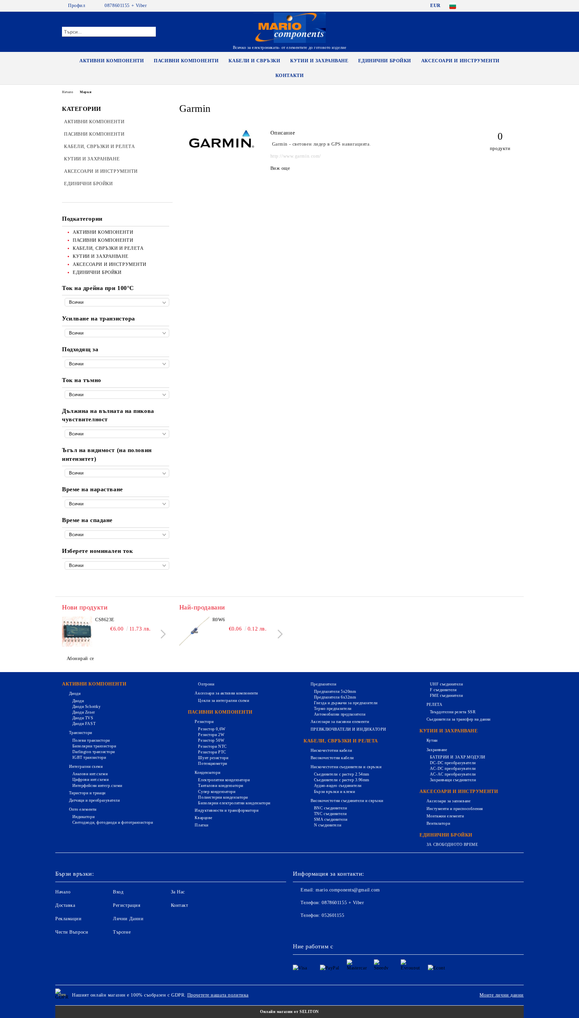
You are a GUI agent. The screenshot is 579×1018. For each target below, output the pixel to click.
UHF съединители (446, 684)
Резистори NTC (212, 746)
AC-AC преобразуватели (452, 774)
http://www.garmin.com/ (295, 156)
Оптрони (206, 684)
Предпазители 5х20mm (335, 691)
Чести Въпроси (71, 932)
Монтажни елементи (445, 816)
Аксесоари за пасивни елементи (340, 721)
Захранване (437, 749)
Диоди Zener (83, 712)
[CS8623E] (77, 631)
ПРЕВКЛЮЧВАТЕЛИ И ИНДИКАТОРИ (348, 729)
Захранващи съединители (453, 780)
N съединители (327, 825)
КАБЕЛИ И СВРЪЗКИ (254, 60)
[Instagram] (503, 5)
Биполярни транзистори (94, 746)
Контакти (289, 75)
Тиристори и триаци (87, 793)
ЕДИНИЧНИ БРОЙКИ (384, 60)
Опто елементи (82, 809)
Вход (118, 891)
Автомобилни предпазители (339, 714)
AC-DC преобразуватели (452, 768)
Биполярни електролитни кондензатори (234, 803)
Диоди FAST (83, 723)
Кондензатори (207, 772)
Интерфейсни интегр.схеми (97, 785)
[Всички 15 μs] (117, 534)
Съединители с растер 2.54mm (341, 774)
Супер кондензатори (216, 791)
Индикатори (83, 816)
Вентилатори (438, 823)
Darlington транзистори (93, 751)
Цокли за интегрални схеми (223, 700)
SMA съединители (330, 819)
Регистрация (126, 905)
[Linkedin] (357, 929)
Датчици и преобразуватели (94, 800)
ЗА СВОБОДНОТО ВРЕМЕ (452, 844)
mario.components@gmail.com (348, 889)
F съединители (443, 689)
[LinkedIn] (483, 5)
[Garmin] (221, 147)
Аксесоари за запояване (448, 801)
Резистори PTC (212, 752)
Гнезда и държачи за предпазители (345, 703)
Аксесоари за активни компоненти (226, 693)
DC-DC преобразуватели (452, 762)
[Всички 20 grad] (117, 473)
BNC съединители (330, 808)
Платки (201, 825)
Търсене (122, 932)
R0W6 (218, 619)
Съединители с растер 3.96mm (341, 780)
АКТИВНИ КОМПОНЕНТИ (111, 60)
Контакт (179, 905)
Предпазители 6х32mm (335, 697)
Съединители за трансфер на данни (458, 719)
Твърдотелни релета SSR (452, 712)
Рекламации (68, 918)
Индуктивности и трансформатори (226, 810)
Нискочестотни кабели (331, 750)
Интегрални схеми (86, 766)
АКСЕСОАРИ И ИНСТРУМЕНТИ (460, 60)
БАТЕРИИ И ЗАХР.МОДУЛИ (457, 757)
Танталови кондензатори (220, 785)
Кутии (432, 740)
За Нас (178, 891)
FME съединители (446, 695)
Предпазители (323, 684)
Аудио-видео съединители (337, 785)
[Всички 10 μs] (117, 504)
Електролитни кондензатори (224, 780)
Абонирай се (80, 658)
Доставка (65, 905)
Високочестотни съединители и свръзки (347, 800)
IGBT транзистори (89, 757)
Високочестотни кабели (332, 757)
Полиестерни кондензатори (223, 797)
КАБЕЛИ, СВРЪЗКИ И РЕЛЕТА (341, 740)
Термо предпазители (332, 708)
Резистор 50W (211, 740)
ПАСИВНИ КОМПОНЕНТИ (186, 60)
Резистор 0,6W (211, 729)
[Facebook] (473, 5)
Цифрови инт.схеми (90, 779)
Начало (67, 92)
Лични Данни (128, 918)
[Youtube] (342, 929)
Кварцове (203, 817)
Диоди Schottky (86, 706)
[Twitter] (493, 5)
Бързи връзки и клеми (334, 791)
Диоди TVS (82, 718)
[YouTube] (513, 5)
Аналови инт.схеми (90, 774)
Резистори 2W (211, 734)
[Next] (161, 634)
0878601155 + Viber (126, 5)
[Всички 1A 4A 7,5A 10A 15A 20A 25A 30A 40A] (117, 565)
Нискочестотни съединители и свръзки (346, 767)
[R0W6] (194, 631)
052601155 (333, 915)
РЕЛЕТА (434, 704)
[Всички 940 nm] (117, 434)
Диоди (74, 693)
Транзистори (80, 732)
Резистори (204, 721)
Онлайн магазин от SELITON (289, 1011)
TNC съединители (330, 813)
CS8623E (105, 619)
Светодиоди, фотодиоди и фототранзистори (112, 822)
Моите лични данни (501, 995)
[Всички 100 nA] (117, 394)
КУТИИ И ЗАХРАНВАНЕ (319, 60)
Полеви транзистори (91, 740)
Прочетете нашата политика (218, 995)
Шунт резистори (213, 757)
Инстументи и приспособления (455, 808)
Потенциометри (212, 763)
